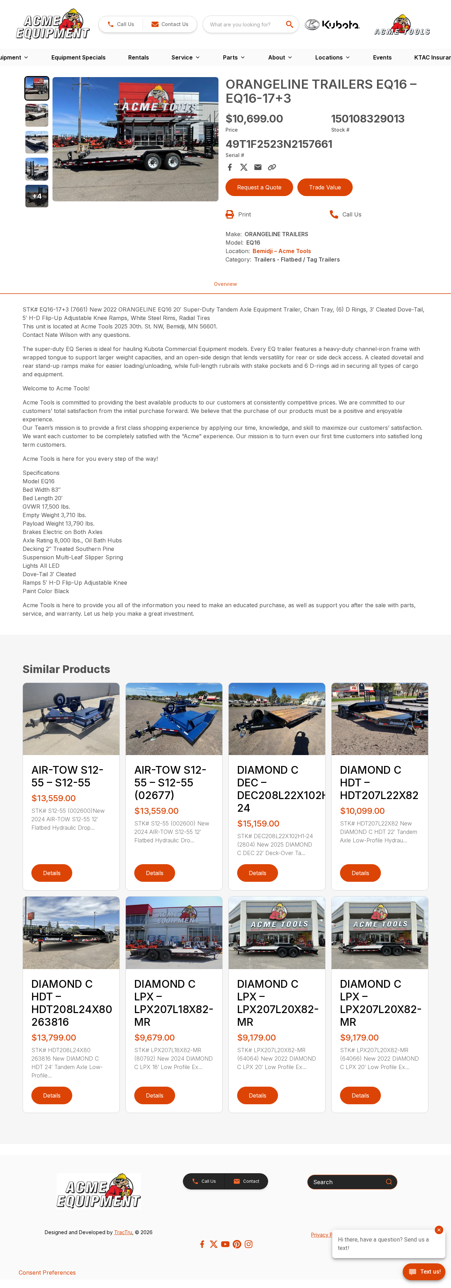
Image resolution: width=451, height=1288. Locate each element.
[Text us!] (424, 1272)
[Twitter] (213, 1244)
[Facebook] (202, 1244)
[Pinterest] (237, 1244)
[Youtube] (225, 1244)
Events (382, 57)
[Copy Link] (272, 167)
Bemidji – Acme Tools (282, 251)
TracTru (123, 1232)
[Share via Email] (258, 167)
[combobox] (251, 24)
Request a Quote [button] (259, 187)
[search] (290, 24)
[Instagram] (248, 1244)
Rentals (138, 57)
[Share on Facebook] (230, 167)
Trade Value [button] (325, 187)
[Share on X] (244, 167)
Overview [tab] (225, 284)
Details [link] (52, 873)
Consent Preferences (47, 1272)
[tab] (36, 88)
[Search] (389, 1181)
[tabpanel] (135, 140)
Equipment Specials (78, 57)
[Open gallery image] (135, 139)
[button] (121, 24)
